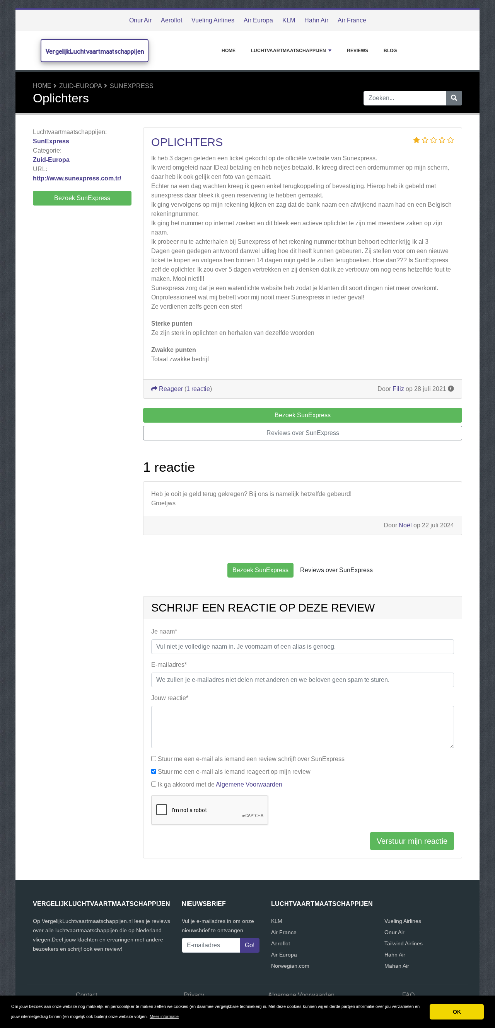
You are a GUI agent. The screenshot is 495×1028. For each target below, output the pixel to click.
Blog (390, 50)
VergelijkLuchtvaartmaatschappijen (94, 51)
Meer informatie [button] (164, 1016)
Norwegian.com (290, 966)
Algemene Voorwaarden (249, 784)
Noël (405, 525)
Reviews (357, 50)
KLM (288, 20)
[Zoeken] (454, 98)
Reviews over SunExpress (302, 433)
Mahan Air (396, 966)
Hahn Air (316, 20)
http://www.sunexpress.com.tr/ (77, 178)
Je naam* (164, 631)
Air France (352, 20)
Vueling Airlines (212, 20)
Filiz (398, 389)
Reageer (170, 389)
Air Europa (258, 20)
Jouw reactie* (169, 698)
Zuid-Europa (80, 86)
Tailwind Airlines (403, 943)
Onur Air (140, 20)
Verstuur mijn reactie (412, 841)
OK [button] (457, 1012)
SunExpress (132, 86)
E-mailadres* (169, 664)
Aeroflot (171, 20)
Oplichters (187, 142)
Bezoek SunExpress (82, 198)
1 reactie (198, 389)
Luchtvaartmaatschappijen (288, 50)
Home (229, 50)
